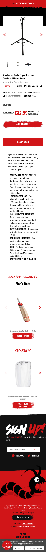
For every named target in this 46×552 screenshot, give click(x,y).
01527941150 (27, 523)
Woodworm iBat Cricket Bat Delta (23, 331)
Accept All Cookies (34, 548)
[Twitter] (37, 86)
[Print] (33, 86)
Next (40, 307)
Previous (6, 307)
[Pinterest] (41, 86)
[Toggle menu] (3, 3)
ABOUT (23, 533)
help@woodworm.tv (26, 526)
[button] (7, 545)
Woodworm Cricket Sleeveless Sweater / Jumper (23, 397)
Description (23, 141)
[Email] (29, 86)
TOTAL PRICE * (8, 112)
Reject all (18, 548)
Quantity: (7, 105)
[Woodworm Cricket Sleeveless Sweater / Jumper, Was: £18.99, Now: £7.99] (23, 373)
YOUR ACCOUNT (23, 537)
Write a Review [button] (35, 82)
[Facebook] (25, 86)
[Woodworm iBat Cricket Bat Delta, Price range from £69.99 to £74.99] (23, 308)
